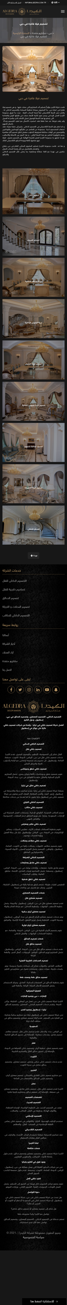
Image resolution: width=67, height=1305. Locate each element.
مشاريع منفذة (39, 33)
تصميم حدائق (46, 949)
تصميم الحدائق (10, 598)
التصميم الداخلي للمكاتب (16, 615)
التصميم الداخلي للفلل (14, 581)
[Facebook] (11, 689)
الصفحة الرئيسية (21, 33)
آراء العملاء (7, 652)
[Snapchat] (56, 689)
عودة (35, 556)
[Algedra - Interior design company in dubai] (21, 12)
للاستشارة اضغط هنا (42, 1301)
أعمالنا (5, 635)
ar (55, 2)
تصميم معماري (52, 903)
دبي (50, 33)
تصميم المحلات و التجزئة (16, 607)
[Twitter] (20, 689)
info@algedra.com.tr (35, 3)
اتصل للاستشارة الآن (14, 3)
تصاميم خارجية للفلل (13, 589)
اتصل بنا (7, 670)
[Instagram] (29, 689)
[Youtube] (47, 689)
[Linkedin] (38, 689)
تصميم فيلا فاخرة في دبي (33, 36)
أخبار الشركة (8, 644)
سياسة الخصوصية (33, 1237)
